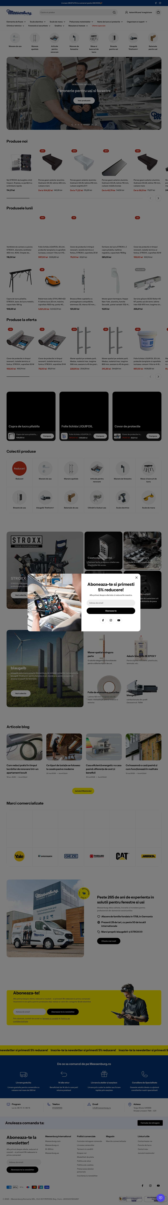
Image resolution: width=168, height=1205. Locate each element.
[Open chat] (160, 1198)
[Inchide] (136, 577)
